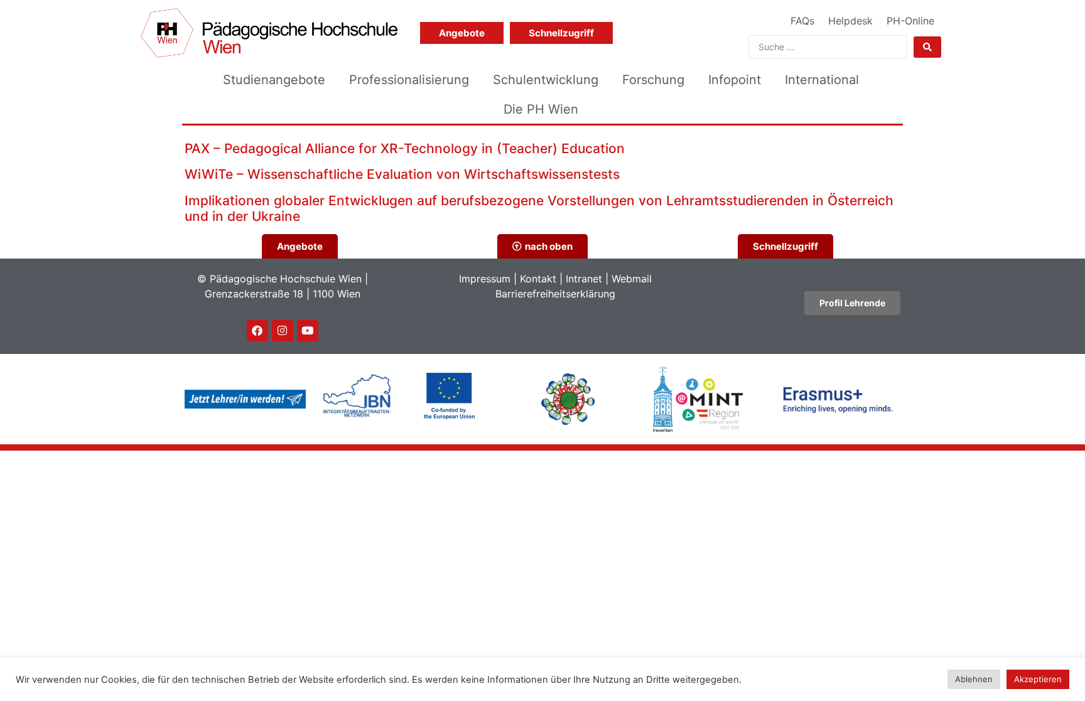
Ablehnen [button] (974, 679)
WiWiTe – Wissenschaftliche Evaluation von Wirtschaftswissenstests (402, 174)
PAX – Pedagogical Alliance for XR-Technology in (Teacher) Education (405, 148)
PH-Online (910, 20)
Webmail (632, 278)
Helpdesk (850, 20)
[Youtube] (307, 330)
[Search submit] (927, 47)
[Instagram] (282, 330)
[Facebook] (257, 330)
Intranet (584, 278)
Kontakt (538, 278)
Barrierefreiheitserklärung (555, 293)
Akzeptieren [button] (1038, 679)
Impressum (484, 278)
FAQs (802, 20)
